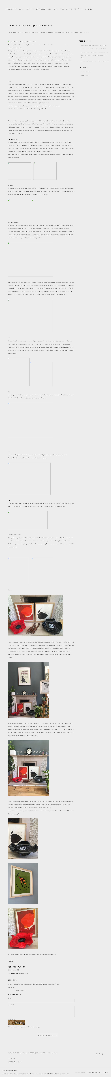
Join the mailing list (90, 9)
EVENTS (55, 9)
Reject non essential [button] (94, 1072)
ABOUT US (69, 9)
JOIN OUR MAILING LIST (15, 1062)
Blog (62, 9)
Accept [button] (106, 1072)
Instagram (85, 9)
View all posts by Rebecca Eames (18, 973)
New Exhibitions (86, 72)
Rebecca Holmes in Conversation (89, 52)
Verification (11, 1019)
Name (9, 998)
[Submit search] (75, 9)
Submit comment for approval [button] (47, 1035)
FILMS (49, 9)
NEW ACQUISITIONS (11, 9)
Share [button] (11, 961)
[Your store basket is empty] (78, 9)
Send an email (88, 9)
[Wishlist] (82, 9)
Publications (40, 9)
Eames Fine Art (17, 4)
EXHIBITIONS (30, 9)
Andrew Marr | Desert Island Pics (89, 48)
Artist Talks (85, 75)
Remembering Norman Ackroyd (89, 61)
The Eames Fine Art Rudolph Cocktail (90, 55)
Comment (11, 1004)
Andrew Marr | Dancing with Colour (90, 45)
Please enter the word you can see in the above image (24, 1027)
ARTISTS (21, 9)
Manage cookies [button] (80, 1072)
